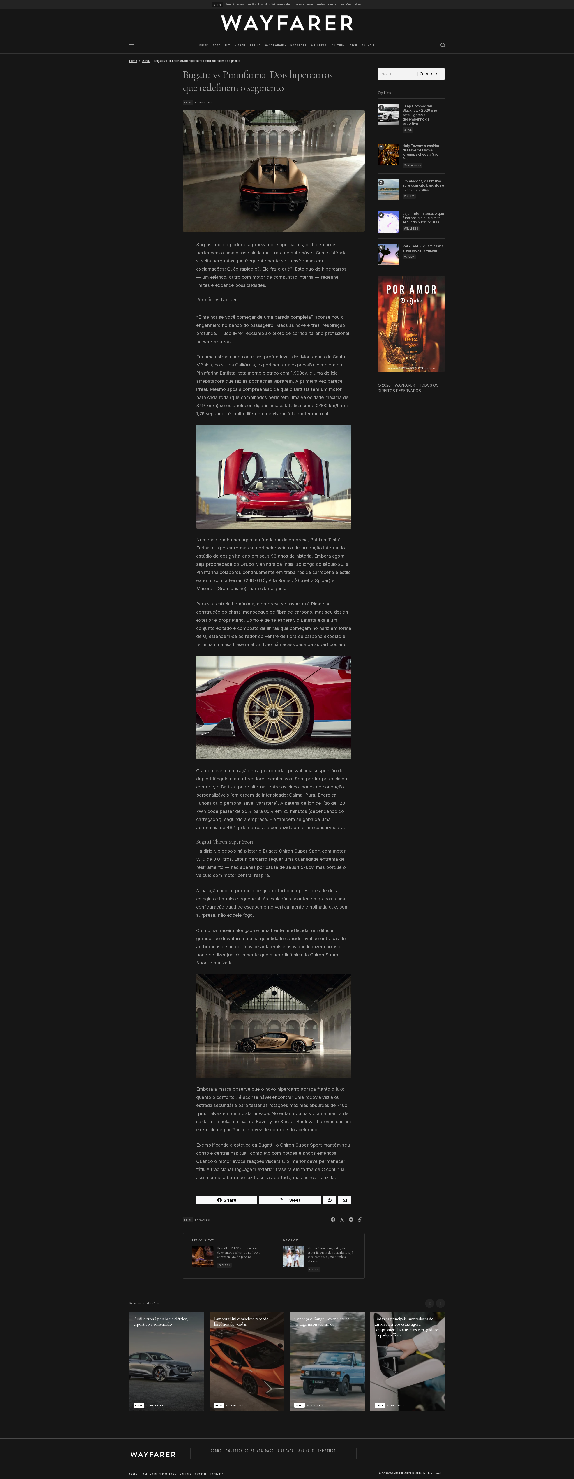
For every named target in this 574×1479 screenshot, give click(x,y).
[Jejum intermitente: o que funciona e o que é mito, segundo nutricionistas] (388, 222)
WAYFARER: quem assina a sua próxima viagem (423, 248)
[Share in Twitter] (342, 1219)
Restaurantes (412, 165)
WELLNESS (411, 228)
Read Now (354, 4)
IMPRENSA (327, 1450)
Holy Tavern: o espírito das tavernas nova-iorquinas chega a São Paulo (421, 152)
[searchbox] (398, 74)
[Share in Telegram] (351, 1219)
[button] (131, 45)
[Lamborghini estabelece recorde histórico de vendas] (247, 1362)
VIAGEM (314, 1269)
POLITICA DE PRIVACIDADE (250, 1450)
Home (133, 61)
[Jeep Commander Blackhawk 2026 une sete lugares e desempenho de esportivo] (388, 114)
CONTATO (286, 1450)
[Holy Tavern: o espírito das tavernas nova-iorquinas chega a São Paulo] (388, 154)
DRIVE (218, 4)
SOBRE (216, 1450)
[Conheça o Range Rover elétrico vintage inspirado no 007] (327, 1362)
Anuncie (306, 1450)
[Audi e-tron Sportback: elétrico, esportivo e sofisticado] (166, 1362)
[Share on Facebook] (333, 1219)
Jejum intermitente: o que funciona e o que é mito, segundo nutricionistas (423, 217)
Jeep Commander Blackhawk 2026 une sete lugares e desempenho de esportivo (284, 4)
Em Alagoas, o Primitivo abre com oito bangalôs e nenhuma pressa (423, 185)
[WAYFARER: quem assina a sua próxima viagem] (388, 254)
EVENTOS (224, 1265)
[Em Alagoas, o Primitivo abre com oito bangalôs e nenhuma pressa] (388, 189)
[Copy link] (360, 1219)
